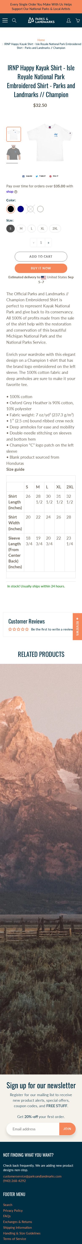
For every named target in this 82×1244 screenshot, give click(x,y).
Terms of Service (14, 1239)
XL (42, 228)
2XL (55, 228)
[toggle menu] (5, 20)
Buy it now (41, 268)
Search (7, 1205)
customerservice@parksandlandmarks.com (32, 1176)
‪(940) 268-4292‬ (14, 1181)
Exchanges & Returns (17, 1222)
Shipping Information (17, 1227)
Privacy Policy (13, 1210)
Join (67, 1129)
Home (41, 40)
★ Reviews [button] (77, 626)
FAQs (7, 1216)
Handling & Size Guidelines (22, 1233)
